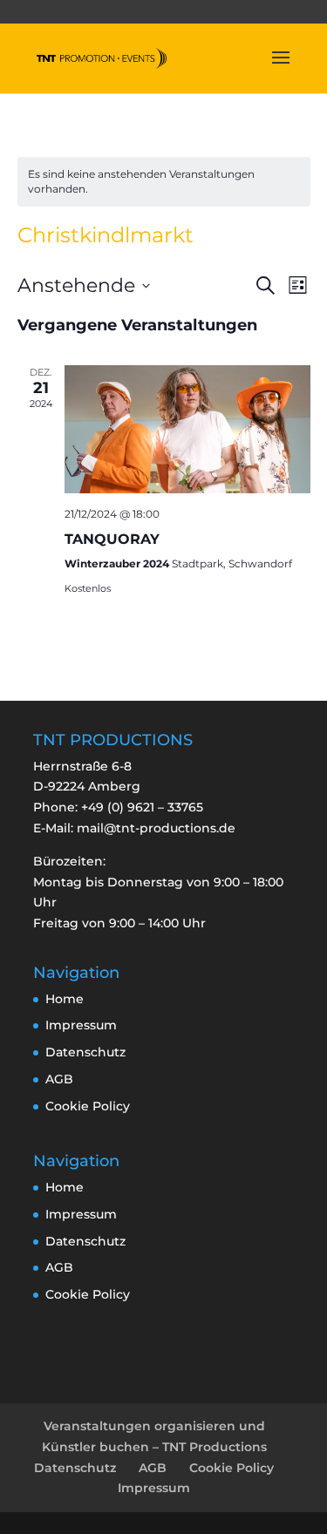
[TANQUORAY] (187, 429)
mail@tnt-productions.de (156, 828)
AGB (59, 1079)
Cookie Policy (87, 1106)
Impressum (81, 1025)
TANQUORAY (112, 539)
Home (64, 999)
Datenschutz (85, 1052)
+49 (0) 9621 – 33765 (142, 807)
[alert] (163, 182)
